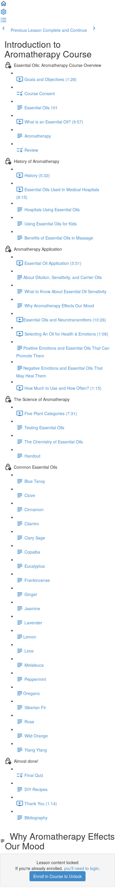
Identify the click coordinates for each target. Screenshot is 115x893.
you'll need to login (81, 868)
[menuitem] (3, 13)
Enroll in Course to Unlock (57, 876)
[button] (3, 5)
